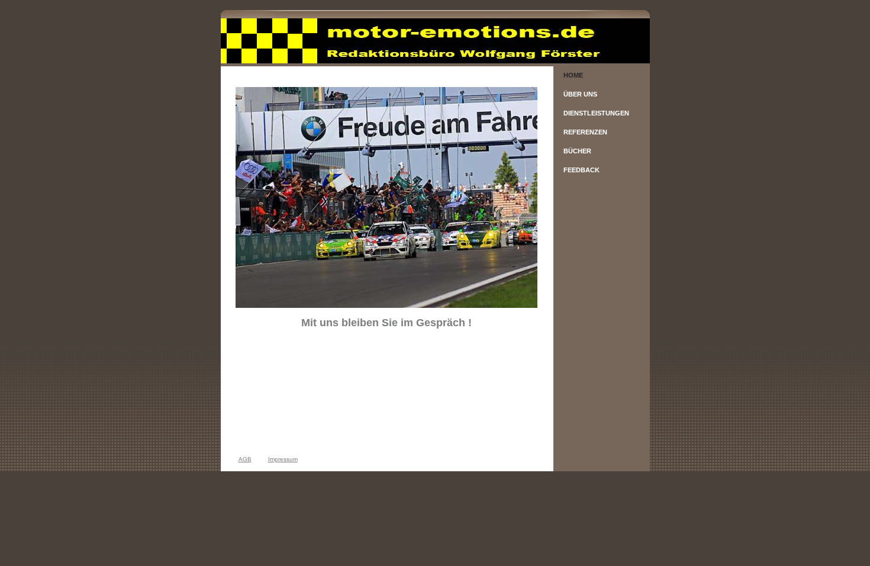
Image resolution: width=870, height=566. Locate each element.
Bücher (577, 151)
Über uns (580, 94)
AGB (245, 459)
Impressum (283, 459)
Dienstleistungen (596, 113)
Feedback (581, 169)
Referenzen (585, 132)
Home (573, 75)
